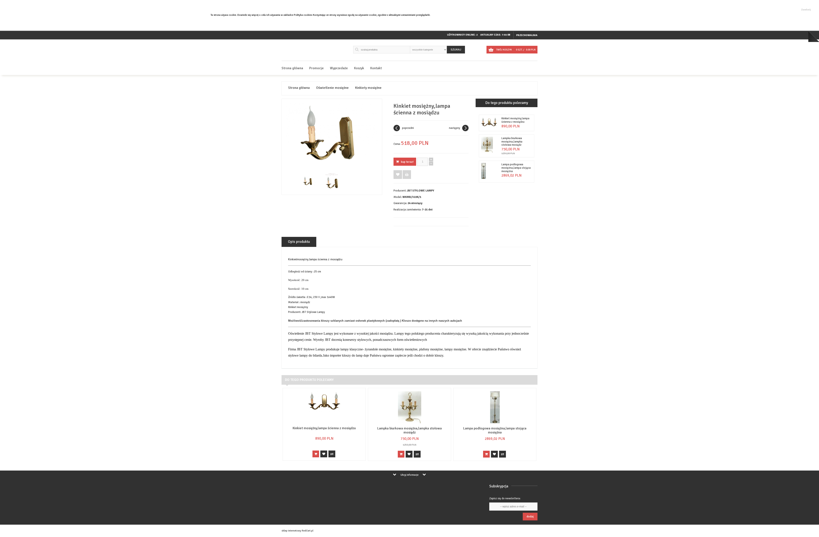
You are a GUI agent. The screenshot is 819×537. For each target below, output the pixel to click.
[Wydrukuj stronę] (407, 174)
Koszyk (359, 68)
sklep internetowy (291, 530)
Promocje (316, 68)
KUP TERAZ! (407, 162)
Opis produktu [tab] (299, 241)
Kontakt (376, 68)
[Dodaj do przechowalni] (398, 174)
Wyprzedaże (339, 68)
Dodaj (530, 516)
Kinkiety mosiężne (368, 88)
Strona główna (292, 68)
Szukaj (456, 49)
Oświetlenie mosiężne (332, 88)
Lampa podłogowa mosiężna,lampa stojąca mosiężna (516, 168)
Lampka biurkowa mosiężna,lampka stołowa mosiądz (511, 142)
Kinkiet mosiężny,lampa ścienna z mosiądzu (515, 120)
